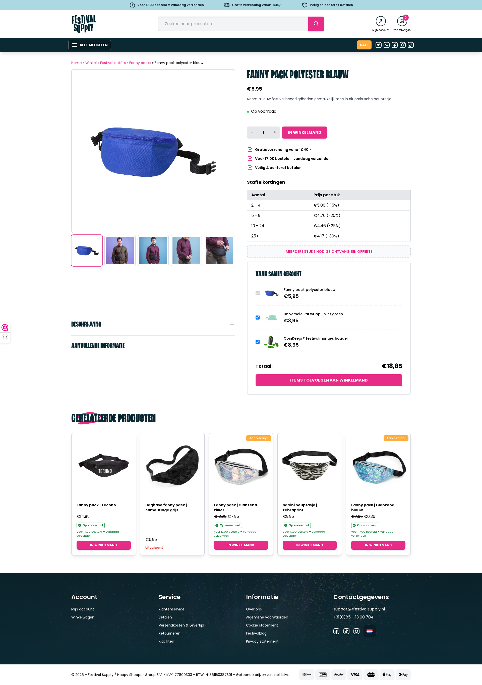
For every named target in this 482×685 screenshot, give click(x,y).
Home (76, 62)
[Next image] (225, 151)
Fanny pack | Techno (96, 505)
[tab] (153, 324)
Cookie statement (262, 625)
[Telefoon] (387, 45)
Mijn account (82, 609)
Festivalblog (256, 633)
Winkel (91, 62)
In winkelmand (304, 132)
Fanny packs (140, 62)
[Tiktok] (411, 45)
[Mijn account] (381, 21)
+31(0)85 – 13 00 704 (353, 617)
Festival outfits (113, 62)
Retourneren (169, 633)
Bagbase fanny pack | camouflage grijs (166, 508)
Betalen (165, 617)
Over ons (254, 609)
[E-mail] (379, 45)
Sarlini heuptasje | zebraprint (300, 508)
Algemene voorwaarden (267, 617)
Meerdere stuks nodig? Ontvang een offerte (329, 251)
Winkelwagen (82, 617)
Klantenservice (172, 609)
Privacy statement (262, 641)
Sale (364, 44)
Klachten (166, 641)
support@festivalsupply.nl (359, 609)
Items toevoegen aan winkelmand (329, 380)
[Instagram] (403, 45)
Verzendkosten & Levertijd (181, 625)
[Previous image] (82, 151)
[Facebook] (395, 45)
